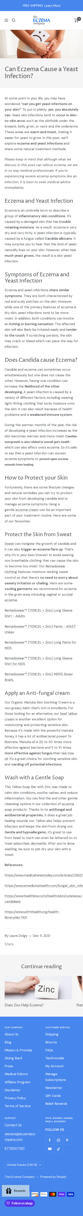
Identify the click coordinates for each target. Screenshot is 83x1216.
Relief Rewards (56, 1103)
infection (11, 826)
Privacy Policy (15, 1098)
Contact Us (13, 1125)
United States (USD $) (22, 1165)
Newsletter (53, 1088)
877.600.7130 (15, 1148)
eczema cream (27, 510)
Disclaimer (12, 1090)
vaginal (51, 594)
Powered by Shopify (53, 1177)
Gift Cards (53, 1096)
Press (9, 1066)
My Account (54, 1066)
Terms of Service (18, 1106)
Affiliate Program (17, 1082)
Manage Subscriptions (55, 1077)
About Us (11, 1034)
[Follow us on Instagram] (58, 1140)
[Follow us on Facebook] (49, 1140)
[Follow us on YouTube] (49, 1149)
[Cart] (76, 20)
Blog (8, 1042)
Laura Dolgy (18, 936)
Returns (51, 1042)
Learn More (52, 5)
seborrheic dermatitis (29, 843)
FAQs (49, 1050)
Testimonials (54, 1058)
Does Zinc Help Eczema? (24, 1005)
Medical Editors (16, 1074)
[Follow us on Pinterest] (67, 1140)
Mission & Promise (18, 1050)
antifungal (57, 809)
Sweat (9, 544)
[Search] (13, 20)
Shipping (51, 1034)
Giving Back (13, 1058)
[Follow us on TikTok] (58, 1149)
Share (9, 944)
